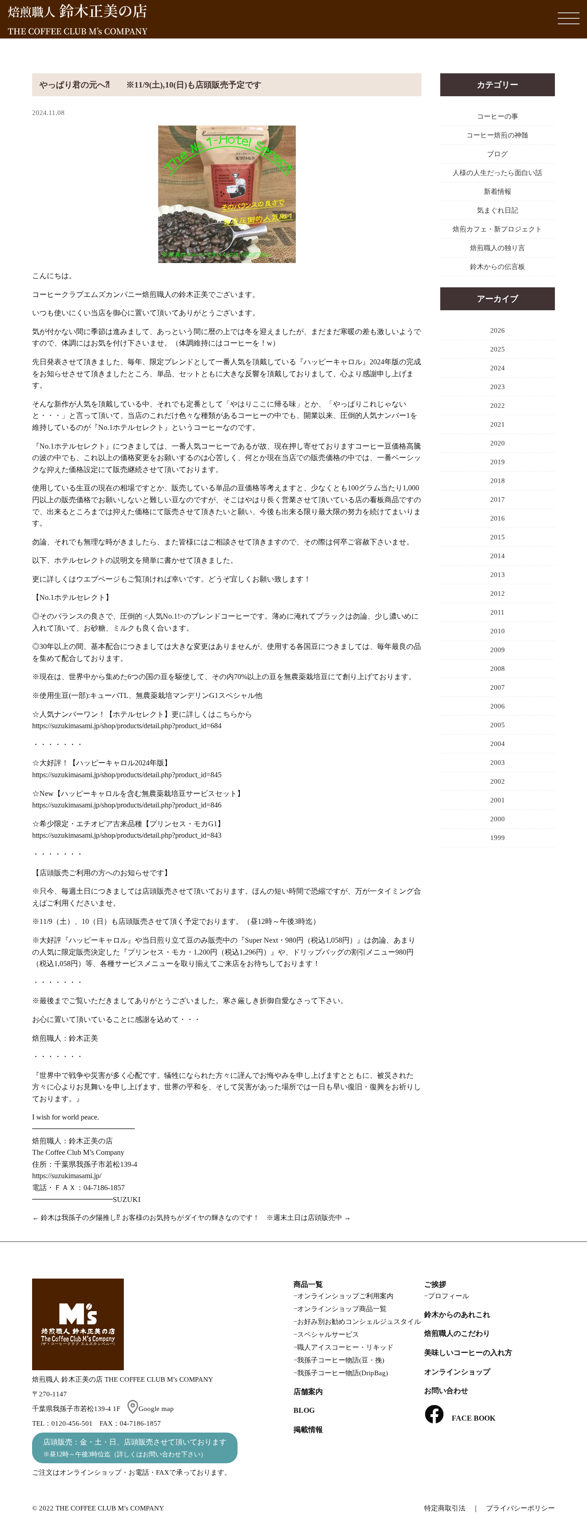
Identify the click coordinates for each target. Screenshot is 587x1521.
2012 (497, 593)
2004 (497, 743)
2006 (497, 706)
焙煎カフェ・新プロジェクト (497, 229)
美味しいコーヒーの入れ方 (468, 1352)
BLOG (304, 1410)
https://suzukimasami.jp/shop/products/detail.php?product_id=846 (127, 805)
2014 (497, 556)
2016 (497, 518)
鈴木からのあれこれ (457, 1314)
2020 (497, 443)
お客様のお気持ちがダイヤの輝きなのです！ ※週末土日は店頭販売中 (232, 1217)
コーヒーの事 (497, 116)
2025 (497, 349)
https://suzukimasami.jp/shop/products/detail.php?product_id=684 (127, 726)
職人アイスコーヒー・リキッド (345, 1347)
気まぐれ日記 (497, 210)
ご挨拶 (435, 1284)
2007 (497, 687)
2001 (497, 800)
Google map (156, 1408)
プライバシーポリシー (520, 1508)
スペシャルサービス (328, 1334)
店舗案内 (308, 1391)
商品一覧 (308, 1284)
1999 (497, 837)
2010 (497, 631)
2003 (497, 762)
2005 (497, 725)
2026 (497, 330)
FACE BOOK (469, 1418)
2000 (497, 819)
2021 (497, 424)
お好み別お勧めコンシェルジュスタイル (359, 1321)
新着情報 (497, 191)
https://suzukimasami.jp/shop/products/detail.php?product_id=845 (127, 775)
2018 (497, 480)
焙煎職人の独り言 (497, 248)
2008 (497, 668)
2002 (497, 781)
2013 (497, 574)
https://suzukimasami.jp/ (66, 1176)
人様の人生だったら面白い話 (497, 172)
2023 (497, 386)
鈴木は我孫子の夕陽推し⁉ (80, 1217)
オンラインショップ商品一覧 (342, 1308)
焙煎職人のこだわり (457, 1333)
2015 (497, 537)
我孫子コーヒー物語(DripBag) (342, 1373)
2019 (497, 462)
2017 (497, 499)
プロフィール (448, 1296)
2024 (497, 368)
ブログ (497, 154)
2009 (497, 649)
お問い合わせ (446, 1391)
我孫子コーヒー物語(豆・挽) (340, 1360)
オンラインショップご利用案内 (345, 1296)
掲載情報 (308, 1429)
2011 (497, 612)
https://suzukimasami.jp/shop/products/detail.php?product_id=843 (127, 835)
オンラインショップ (457, 1372)
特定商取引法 (444, 1508)
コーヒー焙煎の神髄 (497, 135)
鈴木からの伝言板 (497, 266)
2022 (497, 405)
